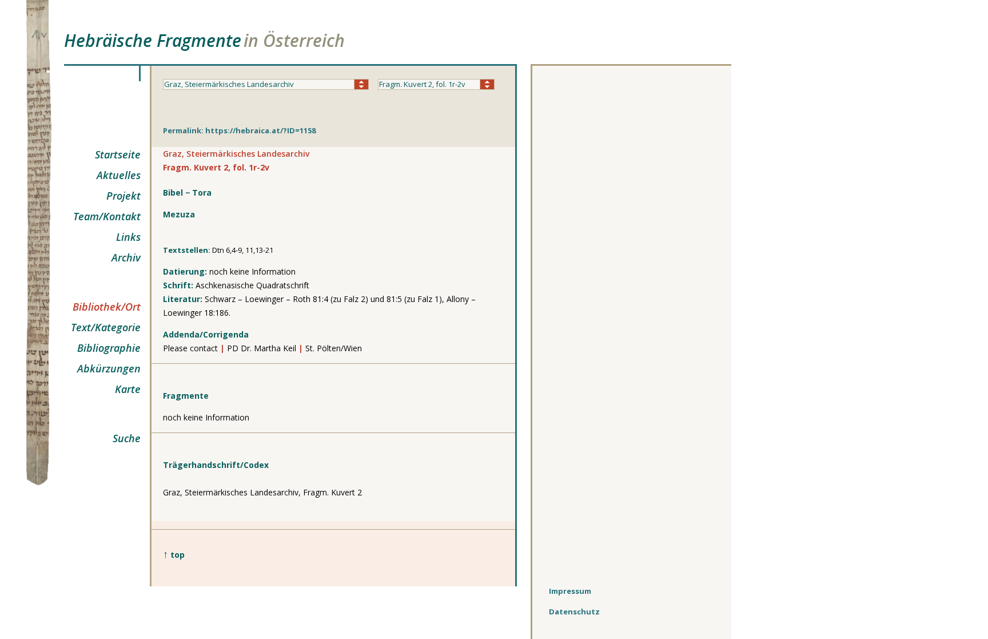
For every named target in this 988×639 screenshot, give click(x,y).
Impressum (570, 591)
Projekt (123, 196)
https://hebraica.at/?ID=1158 (260, 130)
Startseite (118, 154)
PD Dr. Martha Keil (261, 348)
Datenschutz (574, 611)
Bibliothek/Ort (107, 306)
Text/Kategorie (106, 327)
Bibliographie (109, 348)
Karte (128, 389)
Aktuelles (119, 175)
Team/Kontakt (107, 216)
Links (128, 237)
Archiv (126, 257)
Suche (127, 438)
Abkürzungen (109, 368)
